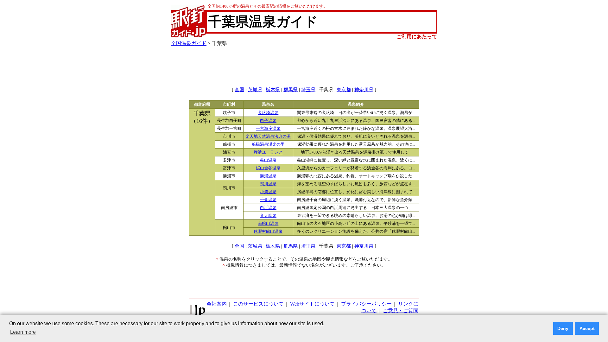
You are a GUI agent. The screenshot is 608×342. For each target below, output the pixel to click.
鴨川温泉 (268, 184)
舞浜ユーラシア (268, 152)
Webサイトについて (312, 304)
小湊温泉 (268, 192)
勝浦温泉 (268, 176)
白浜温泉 (268, 208)
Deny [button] (562, 328)
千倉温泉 (268, 200)
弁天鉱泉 (268, 215)
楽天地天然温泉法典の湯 (268, 136)
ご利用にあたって (416, 36)
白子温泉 (268, 120)
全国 (239, 89)
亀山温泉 (268, 160)
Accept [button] (587, 328)
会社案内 (216, 304)
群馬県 (290, 89)
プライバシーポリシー (366, 304)
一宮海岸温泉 (268, 128)
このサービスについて (258, 304)
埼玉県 (308, 89)
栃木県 (273, 89)
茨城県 (255, 89)
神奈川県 (363, 89)
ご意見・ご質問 (400, 310)
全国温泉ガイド (188, 43)
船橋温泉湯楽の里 (268, 144)
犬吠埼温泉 (268, 113)
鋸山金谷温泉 (268, 168)
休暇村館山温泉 (268, 231)
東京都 (344, 89)
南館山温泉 (268, 223)
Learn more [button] (23, 332)
